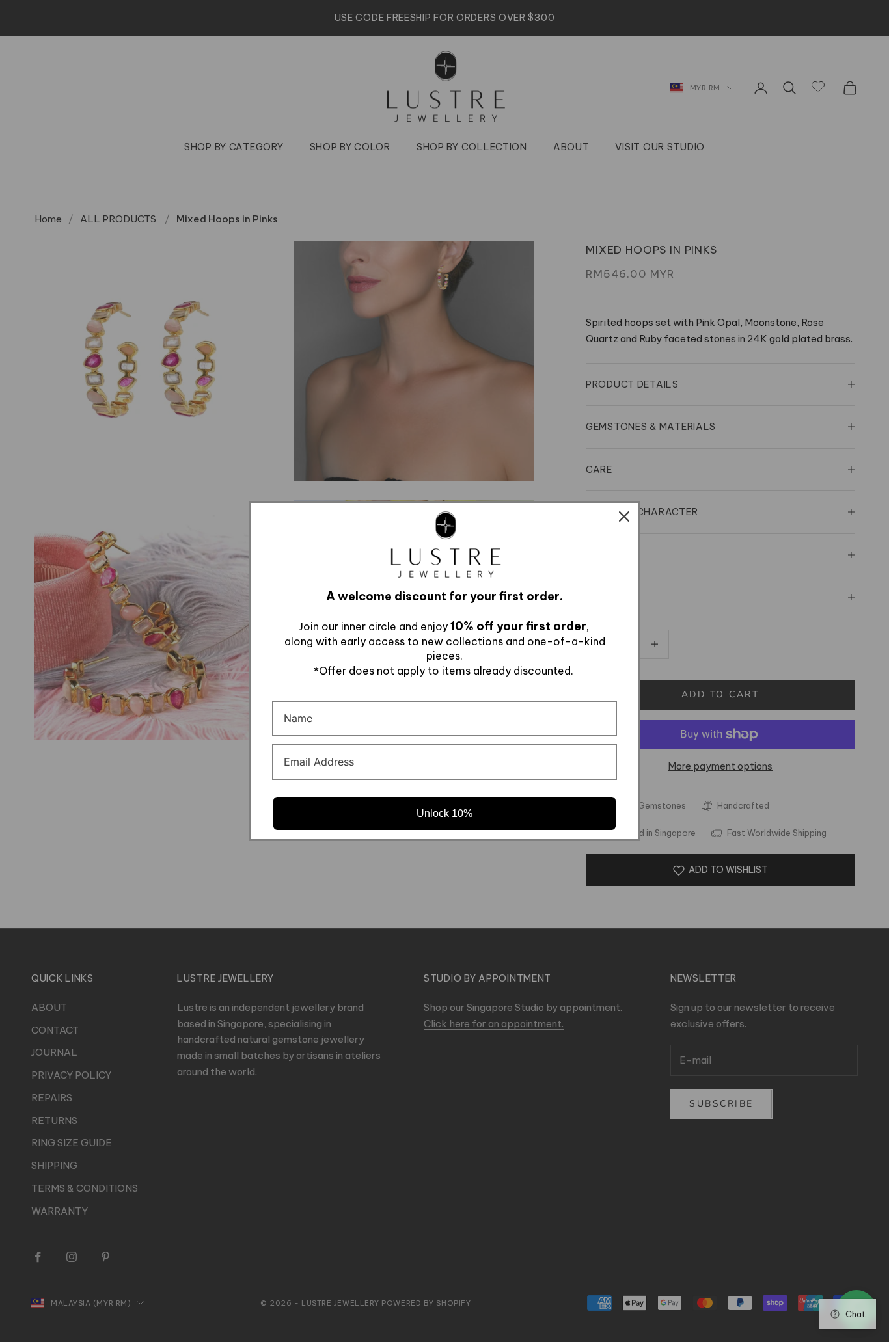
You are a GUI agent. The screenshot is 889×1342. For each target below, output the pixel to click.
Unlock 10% (444, 813)
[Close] (624, 516)
